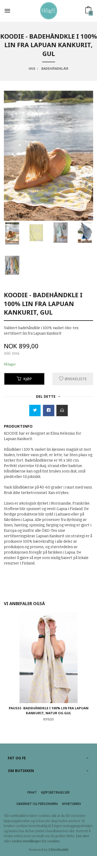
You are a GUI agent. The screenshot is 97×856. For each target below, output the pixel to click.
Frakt (32, 792)
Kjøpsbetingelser (55, 792)
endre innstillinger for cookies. (36, 841)
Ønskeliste (75, 378)
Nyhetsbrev (71, 804)
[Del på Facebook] (48, 410)
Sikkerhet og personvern (37, 804)
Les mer (82, 836)
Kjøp (27, 378)
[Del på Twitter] (35, 410)
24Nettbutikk (58, 850)
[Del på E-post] (62, 410)
